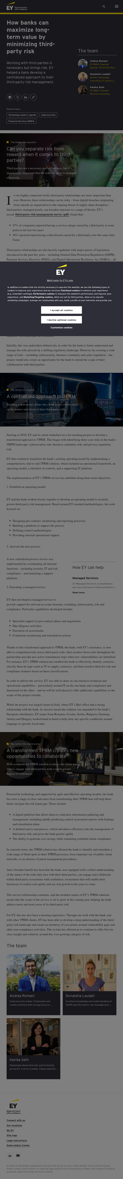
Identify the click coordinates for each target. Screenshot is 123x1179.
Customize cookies (61, 327)
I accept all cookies (61, 310)
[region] (61, 299)
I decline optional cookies (61, 319)
